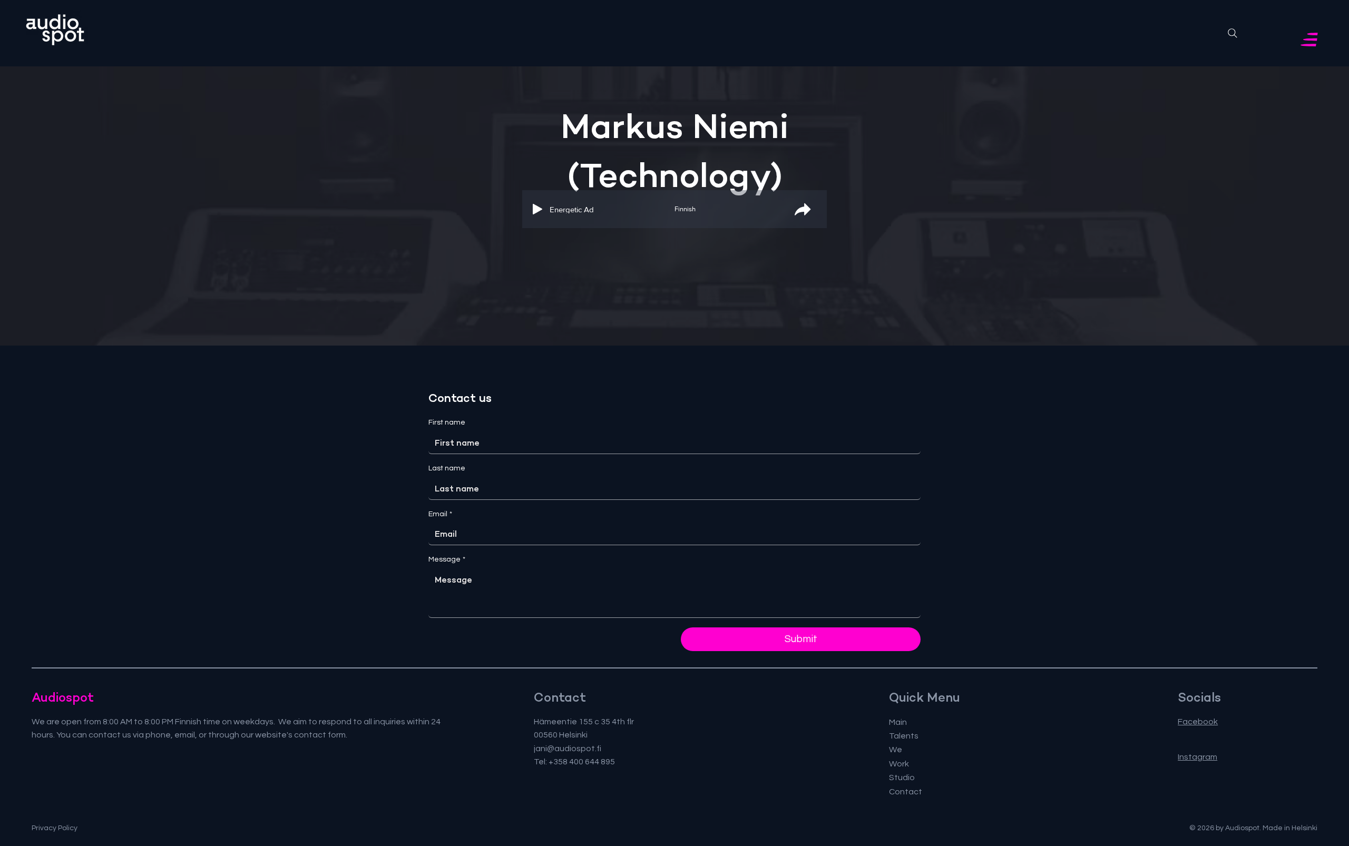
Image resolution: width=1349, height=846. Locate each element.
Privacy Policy (54, 828)
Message (446, 559)
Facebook (1198, 721)
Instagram (1197, 757)
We (895, 749)
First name (446, 422)
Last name (446, 468)
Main (898, 722)
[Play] (537, 209)
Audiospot (63, 697)
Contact (905, 792)
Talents (903, 736)
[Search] (1232, 33)
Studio (902, 777)
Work (899, 764)
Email (440, 514)
